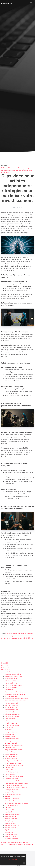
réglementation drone (12, 805)
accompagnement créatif (19, 638)
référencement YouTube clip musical (16, 803)
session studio (9, 810)
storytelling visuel (10, 816)
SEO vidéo (8, 807)
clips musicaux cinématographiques (16, 698)
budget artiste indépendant (18, 636)
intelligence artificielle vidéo (14, 761)
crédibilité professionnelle (13, 714)
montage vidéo (9, 767)
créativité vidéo (10, 712)
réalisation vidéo (10, 801)
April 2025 (4, 665)
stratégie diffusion (10, 823)
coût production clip (11, 705)
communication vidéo (12, 703)
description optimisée (12, 716)
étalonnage (8, 741)
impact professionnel (11, 754)
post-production (10, 774)
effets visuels (9, 730)
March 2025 (5, 667)
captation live (9, 690)
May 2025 (4, 663)
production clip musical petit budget (16, 783)
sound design (9, 812)
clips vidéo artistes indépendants (15, 633)
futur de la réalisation (11, 743)
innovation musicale (11, 758)
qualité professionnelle (12, 790)
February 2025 (6, 670)
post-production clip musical (14, 776)
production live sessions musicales (16, 787)
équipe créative (10, 736)
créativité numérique (11, 710)
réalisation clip (9, 796)
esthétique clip (9, 734)
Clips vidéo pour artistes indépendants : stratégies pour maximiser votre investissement (17, 188)
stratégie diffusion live (12, 825)
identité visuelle (10, 747)
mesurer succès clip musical (14, 765)
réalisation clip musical (12, 798)
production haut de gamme (13, 785)
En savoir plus (13, 859)
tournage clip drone (11, 834)
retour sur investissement (13, 794)
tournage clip (9, 832)
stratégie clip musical (11, 821)
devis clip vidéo (10, 718)
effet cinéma (9, 727)
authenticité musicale (11, 681)
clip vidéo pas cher (11, 696)
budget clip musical (11, 687)
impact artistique (10, 752)
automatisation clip (11, 683)
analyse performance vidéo (13, 676)
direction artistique (11, 723)
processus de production (13, 781)
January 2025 (5, 672)
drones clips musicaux (12, 725)
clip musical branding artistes (14, 692)
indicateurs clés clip (11, 756)
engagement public (11, 732)
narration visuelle (10, 770)
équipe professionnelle (12, 738)
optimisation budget (11, 772)
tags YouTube (9, 830)
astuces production (11, 678)
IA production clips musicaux (14, 745)
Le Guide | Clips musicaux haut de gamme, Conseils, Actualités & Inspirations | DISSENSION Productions (16, 170)
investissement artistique (13, 763)
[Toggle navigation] (31, 3)
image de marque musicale (13, 750)
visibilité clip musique (11, 838)
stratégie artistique (11, 818)
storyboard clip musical (12, 814)
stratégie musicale (10, 827)
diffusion (30, 638)
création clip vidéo (11, 707)
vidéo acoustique (10, 836)
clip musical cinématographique (15, 694)
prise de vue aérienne (11, 778)
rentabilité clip (9, 792)
